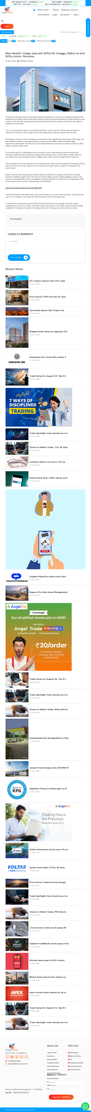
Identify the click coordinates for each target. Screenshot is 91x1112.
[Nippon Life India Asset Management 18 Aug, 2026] (45, 600)
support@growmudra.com (17, 1064)
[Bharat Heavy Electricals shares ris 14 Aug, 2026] (45, 984)
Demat (56, 10)
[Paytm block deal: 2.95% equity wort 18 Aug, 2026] (45, 486)
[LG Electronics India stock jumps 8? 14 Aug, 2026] (45, 936)
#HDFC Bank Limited (8, 41)
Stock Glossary (52, 1070)
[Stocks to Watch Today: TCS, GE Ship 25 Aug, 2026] (45, 454)
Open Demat (51, 1053)
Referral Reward (53, 1066)
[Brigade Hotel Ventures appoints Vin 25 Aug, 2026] (45, 347)
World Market (43, 15)
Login (7, 26)
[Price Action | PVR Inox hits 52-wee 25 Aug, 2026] (45, 305)
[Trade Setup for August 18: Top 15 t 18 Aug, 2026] (45, 687)
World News (73, 1053)
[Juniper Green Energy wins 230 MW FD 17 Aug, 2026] (45, 776)
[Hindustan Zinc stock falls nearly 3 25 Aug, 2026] (45, 366)
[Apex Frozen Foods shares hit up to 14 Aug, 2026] (45, 1000)
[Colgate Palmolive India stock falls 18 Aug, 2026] (45, 583)
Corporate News (75, 1066)
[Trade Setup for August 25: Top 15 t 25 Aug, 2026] (45, 385)
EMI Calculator (52, 1059)
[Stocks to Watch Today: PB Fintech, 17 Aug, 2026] (45, 919)
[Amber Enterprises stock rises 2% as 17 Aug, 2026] (45, 858)
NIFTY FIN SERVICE (53, 4)
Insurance (50, 1056)
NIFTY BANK (57, 2)
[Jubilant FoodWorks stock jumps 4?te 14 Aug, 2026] (45, 950)
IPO (70, 1059)
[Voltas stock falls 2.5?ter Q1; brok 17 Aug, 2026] (45, 876)
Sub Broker (65, 15)
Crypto (55, 15)
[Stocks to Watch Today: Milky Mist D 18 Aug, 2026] (45, 716)
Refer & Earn (43, 10)
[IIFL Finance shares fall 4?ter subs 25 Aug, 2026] (45, 288)
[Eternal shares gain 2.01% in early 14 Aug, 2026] (45, 969)
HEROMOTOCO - (26, 36)
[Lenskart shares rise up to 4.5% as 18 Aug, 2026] (45, 469)
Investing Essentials (76, 1063)
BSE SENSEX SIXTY (20, 2)
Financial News (74, 1070)
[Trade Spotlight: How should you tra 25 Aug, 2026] (45, 439)
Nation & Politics (75, 1056)
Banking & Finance (69, 10)
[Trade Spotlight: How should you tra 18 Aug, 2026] (45, 702)
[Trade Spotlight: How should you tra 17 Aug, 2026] (45, 904)
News (76, 15)
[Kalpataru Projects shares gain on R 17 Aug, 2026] (45, 800)
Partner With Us (88, 27)
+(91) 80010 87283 (13, 1061)
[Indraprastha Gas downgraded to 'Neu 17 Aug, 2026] (45, 759)
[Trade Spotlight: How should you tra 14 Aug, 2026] (45, 1029)
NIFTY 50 (17, 4)
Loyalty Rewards (53, 1063)
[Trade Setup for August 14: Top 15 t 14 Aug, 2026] (45, 1015)
